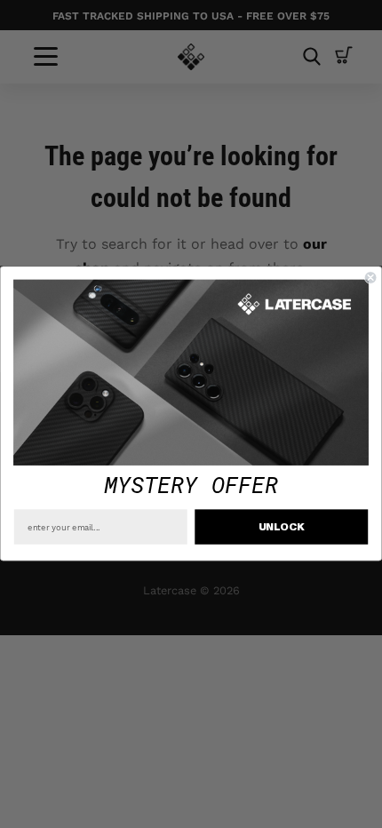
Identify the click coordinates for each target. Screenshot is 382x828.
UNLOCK (282, 528)
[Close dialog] (370, 278)
